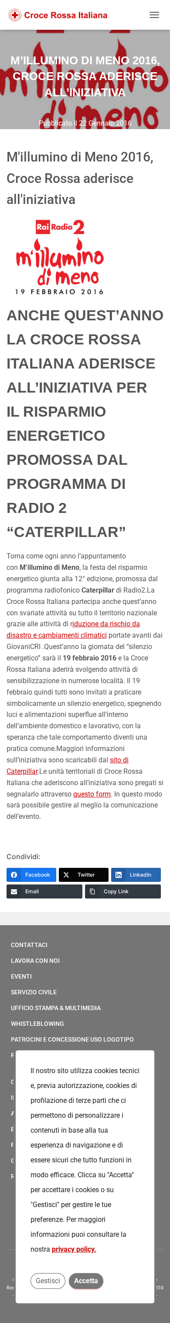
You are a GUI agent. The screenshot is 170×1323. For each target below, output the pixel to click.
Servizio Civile (34, 992)
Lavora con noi (35, 960)
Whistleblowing (37, 1023)
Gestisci (48, 1281)
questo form (92, 794)
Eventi (21, 976)
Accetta (86, 1281)
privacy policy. (74, 1249)
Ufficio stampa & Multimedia (56, 1007)
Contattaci (29, 944)
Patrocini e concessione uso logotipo (72, 1039)
